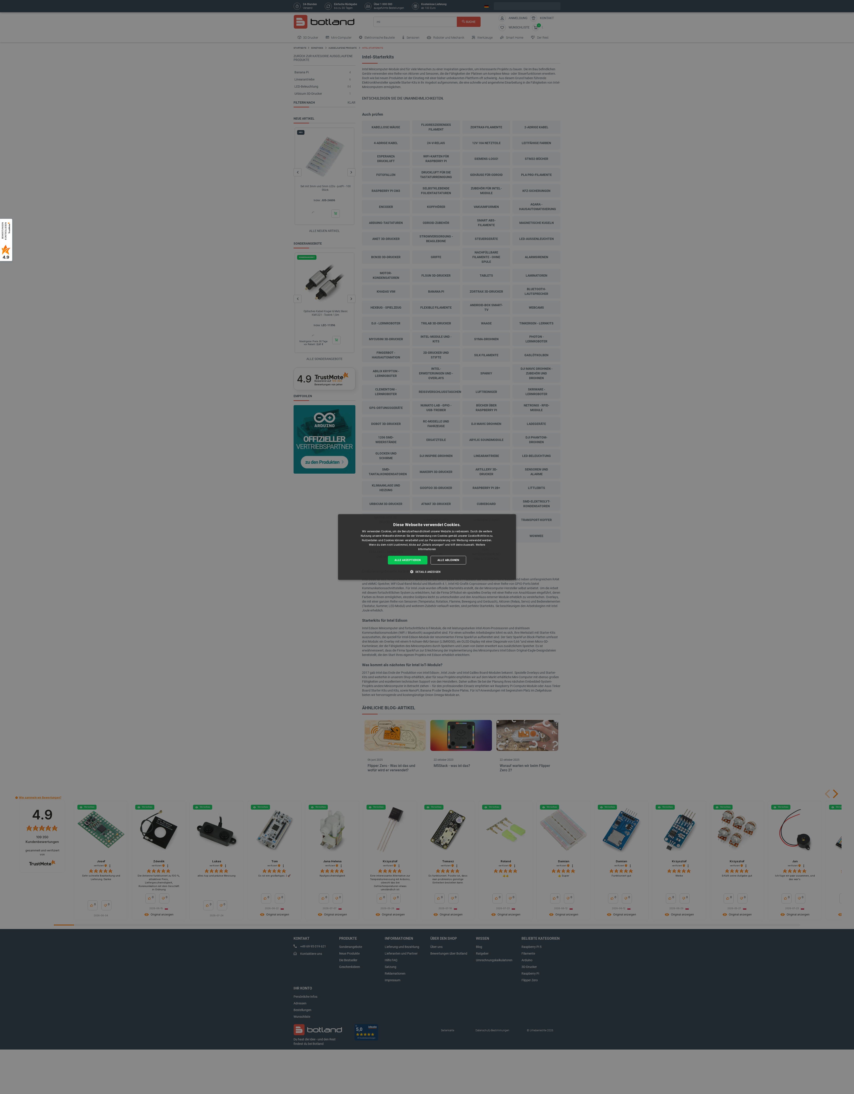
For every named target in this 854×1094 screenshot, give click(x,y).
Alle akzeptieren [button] (408, 560)
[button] (427, 571)
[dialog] (427, 547)
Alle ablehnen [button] (448, 560)
